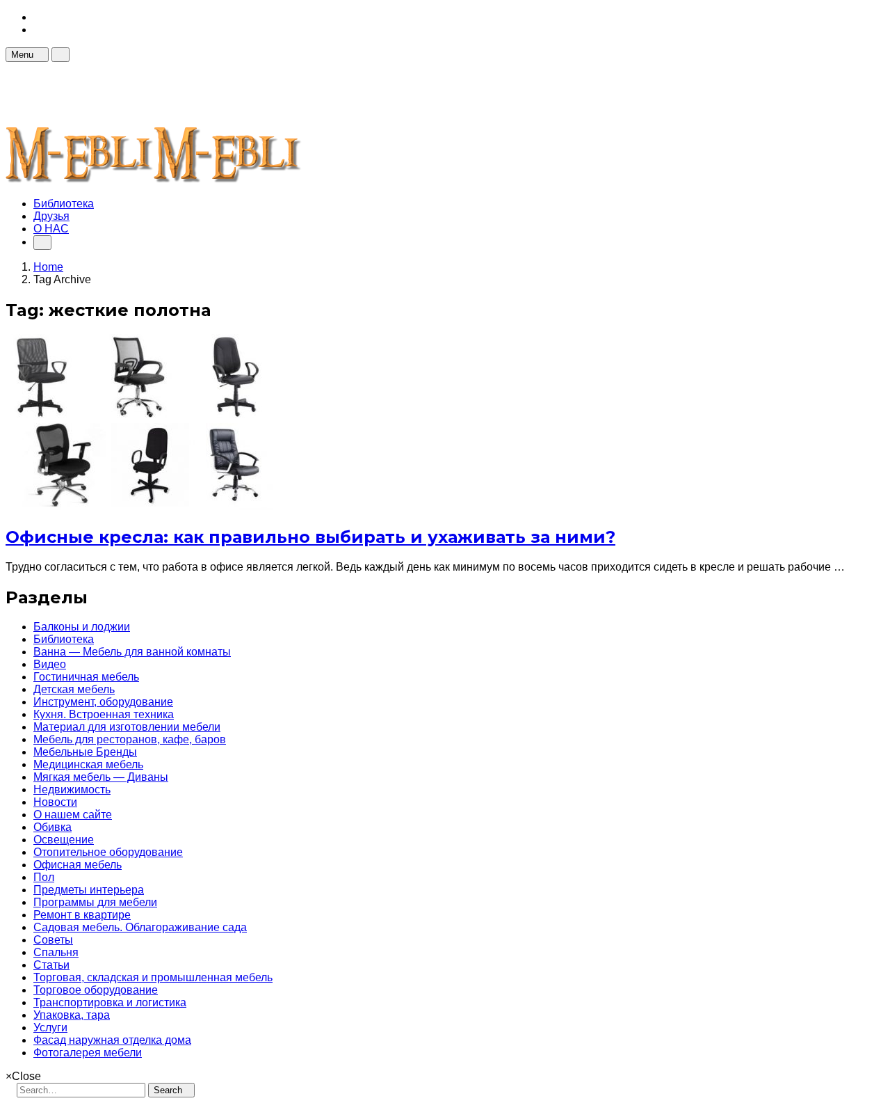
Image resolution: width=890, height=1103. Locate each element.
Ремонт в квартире (82, 915)
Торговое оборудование (95, 990)
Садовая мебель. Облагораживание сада (140, 927)
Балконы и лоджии (81, 627)
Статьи (51, 965)
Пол (43, 877)
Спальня (56, 952)
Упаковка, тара (71, 1015)
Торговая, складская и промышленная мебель (153, 977)
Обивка (52, 827)
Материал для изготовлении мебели (126, 727)
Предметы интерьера (88, 890)
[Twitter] (37, 29)
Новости (55, 802)
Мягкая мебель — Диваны (100, 777)
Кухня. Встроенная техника (103, 714)
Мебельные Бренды (85, 752)
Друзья (51, 216)
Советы (53, 940)
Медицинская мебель (88, 764)
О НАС (51, 229)
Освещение (63, 840)
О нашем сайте (72, 814)
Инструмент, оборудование (103, 702)
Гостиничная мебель (86, 677)
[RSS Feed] (37, 17)
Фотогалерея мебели (87, 1052)
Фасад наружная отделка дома (112, 1040)
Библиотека (63, 203)
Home (48, 267)
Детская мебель (74, 689)
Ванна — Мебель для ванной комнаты (132, 652)
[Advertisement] (259, 93)
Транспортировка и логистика (109, 1002)
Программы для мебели (95, 902)
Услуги (50, 1027)
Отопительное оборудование (108, 852)
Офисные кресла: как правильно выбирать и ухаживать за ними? (310, 537)
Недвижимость (72, 789)
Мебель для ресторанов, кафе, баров (129, 739)
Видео (49, 664)
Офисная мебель (77, 865)
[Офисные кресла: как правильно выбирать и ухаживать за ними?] (139, 506)
